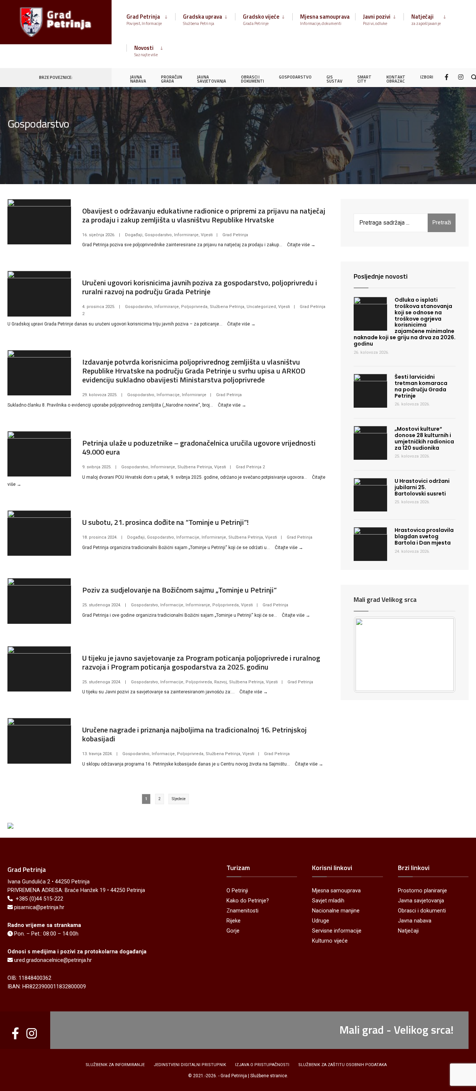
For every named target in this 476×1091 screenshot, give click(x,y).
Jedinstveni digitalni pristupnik (190, 1064)
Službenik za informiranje (115, 1064)
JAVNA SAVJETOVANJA (211, 79)
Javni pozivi (376, 19)
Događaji (133, 234)
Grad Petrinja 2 (250, 467)
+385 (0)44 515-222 (39, 899)
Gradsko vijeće (261, 19)
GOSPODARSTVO (295, 77)
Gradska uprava (202, 19)
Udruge (320, 921)
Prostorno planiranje (422, 891)
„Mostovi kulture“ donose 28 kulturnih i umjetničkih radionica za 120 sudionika (424, 438)
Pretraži (441, 222)
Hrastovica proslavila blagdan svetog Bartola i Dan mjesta (424, 536)
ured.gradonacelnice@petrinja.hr (53, 960)
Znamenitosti (242, 911)
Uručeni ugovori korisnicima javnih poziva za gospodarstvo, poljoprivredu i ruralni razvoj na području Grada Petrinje (199, 287)
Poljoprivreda (194, 306)
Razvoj (220, 682)
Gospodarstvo (158, 234)
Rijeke (233, 921)
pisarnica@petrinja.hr (39, 907)
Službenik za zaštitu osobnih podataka (342, 1064)
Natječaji (426, 19)
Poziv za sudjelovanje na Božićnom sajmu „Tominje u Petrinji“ (179, 590)
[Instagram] (460, 76)
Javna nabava (414, 921)
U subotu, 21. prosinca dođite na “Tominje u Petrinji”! (165, 522)
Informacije (168, 394)
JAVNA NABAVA (138, 79)
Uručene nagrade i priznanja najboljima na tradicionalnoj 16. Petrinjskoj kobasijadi (194, 734)
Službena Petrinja (227, 306)
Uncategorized (261, 306)
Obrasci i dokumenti (422, 911)
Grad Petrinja (144, 19)
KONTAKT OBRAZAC (395, 79)
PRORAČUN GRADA (171, 79)
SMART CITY (364, 79)
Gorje (232, 931)
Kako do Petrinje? (247, 901)
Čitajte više (301, 244)
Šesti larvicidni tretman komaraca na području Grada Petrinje (421, 386)
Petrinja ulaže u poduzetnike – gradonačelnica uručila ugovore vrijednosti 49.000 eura (199, 447)
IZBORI (426, 77)
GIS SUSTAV (334, 79)
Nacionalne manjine (336, 911)
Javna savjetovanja (421, 901)
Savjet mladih (328, 901)
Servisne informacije (336, 931)
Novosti (146, 51)
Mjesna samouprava (325, 19)
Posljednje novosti (381, 276)
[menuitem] (150, 18)
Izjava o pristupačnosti (262, 1064)
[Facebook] (447, 76)
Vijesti (207, 234)
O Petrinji (237, 891)
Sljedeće (179, 799)
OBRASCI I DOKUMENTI (252, 79)
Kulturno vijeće (330, 941)
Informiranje (186, 234)
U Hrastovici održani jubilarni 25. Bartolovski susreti (422, 487)
